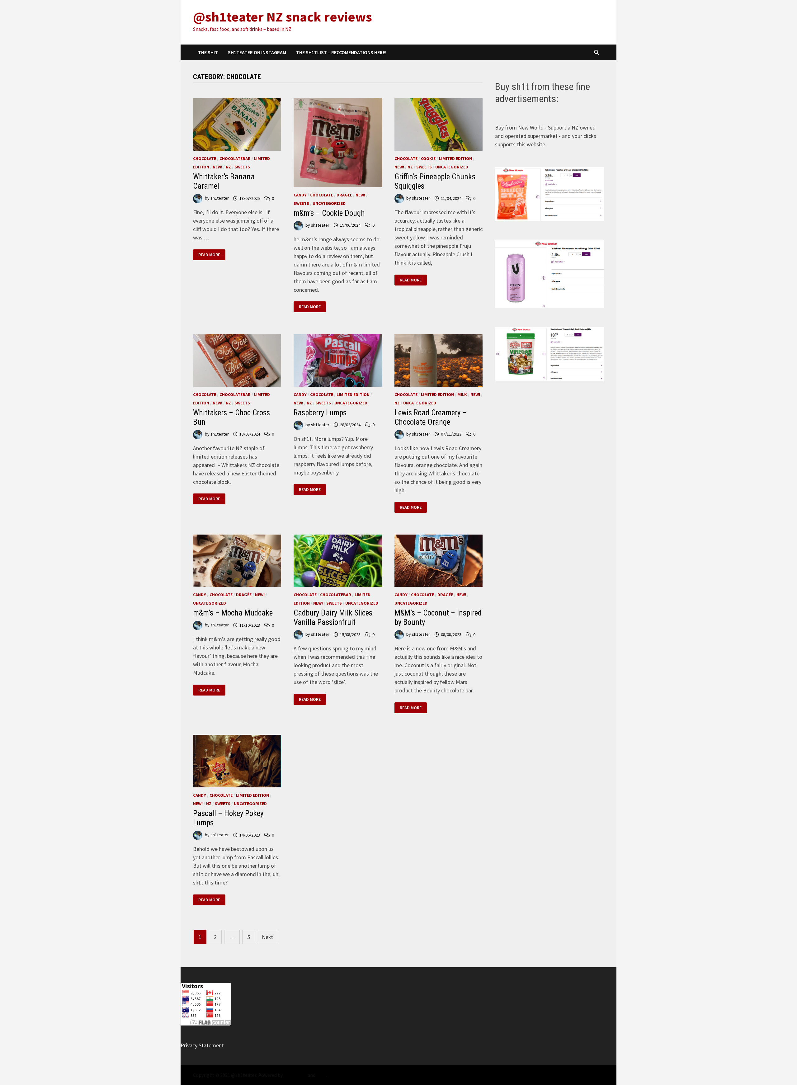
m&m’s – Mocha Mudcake (233, 612)
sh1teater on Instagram (257, 52)
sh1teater (219, 198)
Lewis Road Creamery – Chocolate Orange (430, 417)
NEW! (217, 167)
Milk (462, 394)
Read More (211, 254)
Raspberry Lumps (320, 412)
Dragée (344, 195)
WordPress (295, 1075)
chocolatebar (235, 158)
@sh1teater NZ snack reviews (282, 16)
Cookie (428, 158)
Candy (300, 195)
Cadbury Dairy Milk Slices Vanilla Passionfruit (333, 617)
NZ (228, 167)
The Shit (208, 52)
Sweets (242, 167)
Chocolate (204, 158)
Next (267, 937)
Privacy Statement (202, 1045)
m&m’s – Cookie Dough (329, 213)
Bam (321, 1075)
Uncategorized (329, 203)
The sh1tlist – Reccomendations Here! (341, 52)
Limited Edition (455, 158)
